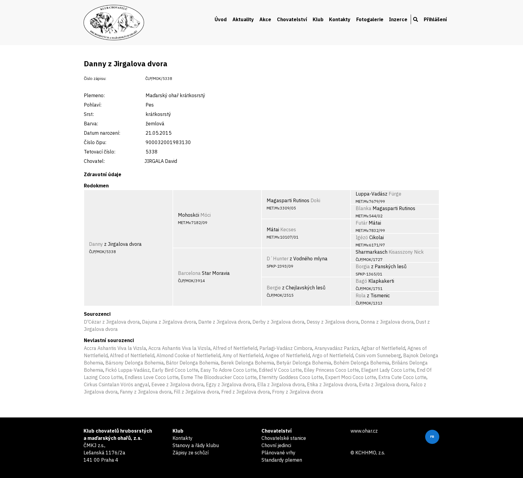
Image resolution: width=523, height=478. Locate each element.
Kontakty (339, 19)
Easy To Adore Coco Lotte (228, 370)
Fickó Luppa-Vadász (127, 370)
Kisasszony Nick (406, 252)
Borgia (363, 266)
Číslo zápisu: (95, 78)
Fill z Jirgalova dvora (196, 392)
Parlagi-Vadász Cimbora (285, 348)
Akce (265, 19)
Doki (315, 200)
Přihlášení (435, 19)
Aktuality (243, 19)
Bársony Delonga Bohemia (134, 363)
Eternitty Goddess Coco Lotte (291, 377)
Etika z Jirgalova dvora (332, 384)
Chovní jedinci (276, 445)
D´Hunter (277, 258)
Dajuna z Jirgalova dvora (169, 322)
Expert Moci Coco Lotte (350, 377)
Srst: (89, 114)
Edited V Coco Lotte (280, 370)
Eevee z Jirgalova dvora (177, 384)
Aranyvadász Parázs (336, 348)
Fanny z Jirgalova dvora (146, 392)
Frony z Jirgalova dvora (297, 392)
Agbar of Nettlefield (383, 348)
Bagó (361, 281)
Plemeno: (94, 95)
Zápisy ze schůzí (191, 453)
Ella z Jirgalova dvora (281, 384)
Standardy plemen (282, 460)
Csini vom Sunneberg (378, 355)
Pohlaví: (92, 105)
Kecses (288, 229)
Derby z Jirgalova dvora (278, 322)
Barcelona (189, 273)
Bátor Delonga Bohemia (192, 363)
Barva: (91, 123)
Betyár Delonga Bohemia (303, 363)
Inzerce (398, 19)
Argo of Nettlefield (332, 355)
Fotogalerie (369, 19)
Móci (205, 215)
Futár (361, 223)
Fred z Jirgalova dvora (245, 392)
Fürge (395, 194)
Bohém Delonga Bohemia (362, 363)
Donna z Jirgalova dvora (387, 322)
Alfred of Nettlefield (235, 348)
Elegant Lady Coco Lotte (388, 370)
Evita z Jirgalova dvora (384, 384)
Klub (318, 19)
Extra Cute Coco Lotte (402, 377)
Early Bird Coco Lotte (175, 370)
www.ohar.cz (364, 431)
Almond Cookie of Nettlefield (188, 355)
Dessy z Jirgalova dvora (333, 322)
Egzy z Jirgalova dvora (230, 384)
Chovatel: (94, 161)
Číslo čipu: (95, 142)
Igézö (362, 237)
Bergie (274, 288)
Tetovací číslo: (99, 152)
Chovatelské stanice (284, 438)
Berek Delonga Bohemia (247, 363)
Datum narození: (102, 133)
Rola (361, 295)
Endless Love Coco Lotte (152, 377)
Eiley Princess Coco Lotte (331, 370)
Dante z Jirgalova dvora (224, 322)
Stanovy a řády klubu (196, 445)
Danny (96, 244)
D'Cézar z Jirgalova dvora (112, 322)
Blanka (363, 208)
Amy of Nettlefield (242, 355)
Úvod (221, 19)
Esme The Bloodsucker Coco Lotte (219, 377)
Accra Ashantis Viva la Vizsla (115, 348)
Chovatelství (292, 19)
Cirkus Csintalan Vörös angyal (116, 384)
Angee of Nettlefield (287, 355)
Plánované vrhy (278, 453)
